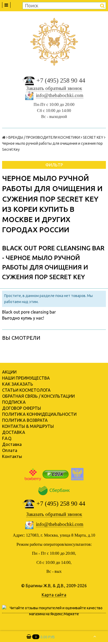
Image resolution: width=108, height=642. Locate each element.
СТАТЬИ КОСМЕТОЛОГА (26, 390)
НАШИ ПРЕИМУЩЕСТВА (26, 378)
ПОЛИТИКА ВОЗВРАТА (25, 420)
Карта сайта (54, 594)
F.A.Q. (7, 438)
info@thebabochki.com (59, 95)
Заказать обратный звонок (54, 88)
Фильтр (54, 165)
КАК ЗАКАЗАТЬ (17, 384)
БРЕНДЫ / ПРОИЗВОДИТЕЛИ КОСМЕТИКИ (44, 137)
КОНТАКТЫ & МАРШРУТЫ (28, 426)
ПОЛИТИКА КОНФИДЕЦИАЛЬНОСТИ (39, 414)
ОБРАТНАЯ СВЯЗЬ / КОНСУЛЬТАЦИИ (38, 396)
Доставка (12, 444)
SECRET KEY (93, 137)
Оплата (9, 450)
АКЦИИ (9, 372)
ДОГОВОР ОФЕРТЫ (21, 408)
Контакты (12, 456)
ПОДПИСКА (14, 402)
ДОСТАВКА (13, 432)
